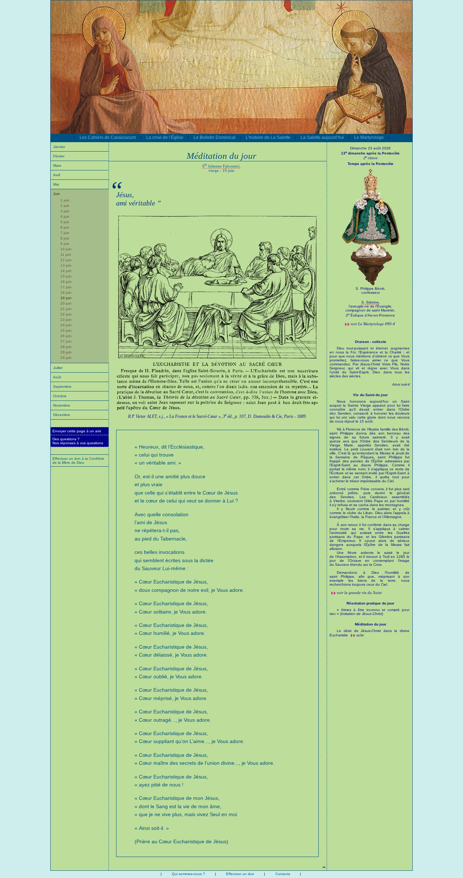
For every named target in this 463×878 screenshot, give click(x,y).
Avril (56, 175)
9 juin (64, 244)
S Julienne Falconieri (220, 166)
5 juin (64, 222)
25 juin (66, 330)
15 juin (66, 276)
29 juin (66, 352)
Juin (56, 194)
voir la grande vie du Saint (359, 592)
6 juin (64, 227)
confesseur (370, 292)
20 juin (66, 303)
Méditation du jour (370, 624)
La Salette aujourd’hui (322, 137)
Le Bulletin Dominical (214, 137)
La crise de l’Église (164, 137)
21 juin (66, 309)
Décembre (61, 415)
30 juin (66, 358)
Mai (56, 184)
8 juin (64, 238)
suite (360, 635)
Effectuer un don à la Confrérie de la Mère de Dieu (78, 461)
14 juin (66, 271)
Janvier (59, 147)
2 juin (64, 206)
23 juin (66, 320)
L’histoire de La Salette (268, 137)
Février (58, 156)
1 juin (64, 200)
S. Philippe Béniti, (370, 288)
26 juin (66, 336)
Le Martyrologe (369, 137)
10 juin (66, 249)
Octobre (60, 396)
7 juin (64, 233)
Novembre (61, 405)
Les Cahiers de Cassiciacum (108, 137)
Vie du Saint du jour (370, 395)
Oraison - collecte (370, 342)
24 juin (66, 325)
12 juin (66, 260)
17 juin (66, 287)
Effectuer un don (240, 874)
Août (57, 377)
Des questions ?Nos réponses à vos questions (77, 441)
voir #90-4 (373, 324)
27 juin (66, 341)
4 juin (64, 217)
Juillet (58, 368)
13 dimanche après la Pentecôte (370, 153)
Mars (57, 165)
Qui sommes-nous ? (188, 874)
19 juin (66, 298)
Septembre (62, 387)
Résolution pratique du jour (370, 603)
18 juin (66, 292)
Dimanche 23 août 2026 (370, 148)
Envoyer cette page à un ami (76, 431)
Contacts (282, 874)
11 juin (65, 254)
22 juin (66, 314)
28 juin (66, 347)
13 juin (66, 265)
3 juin (64, 211)
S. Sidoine (370, 302)
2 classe (371, 158)
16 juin (66, 282)
